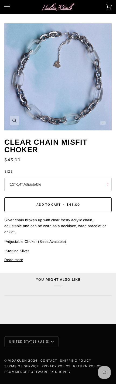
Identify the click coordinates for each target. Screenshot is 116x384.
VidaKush (17, 360)
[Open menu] (12, 7)
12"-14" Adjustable (25, 184)
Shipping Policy (75, 360)
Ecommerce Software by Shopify (37, 372)
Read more (13, 260)
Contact (48, 360)
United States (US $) (29, 341)
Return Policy (87, 366)
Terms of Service (21, 366)
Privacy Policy (56, 366)
